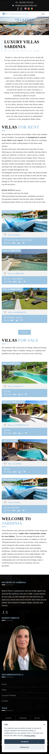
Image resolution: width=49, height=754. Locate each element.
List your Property (9, 695)
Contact (5, 701)
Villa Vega (14, 235)
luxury (8, 718)
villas (37, 718)
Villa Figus (24, 19)
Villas (4, 690)
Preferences (24, 747)
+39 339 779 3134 (26, 3)
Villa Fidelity (15, 386)
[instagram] (21, 8)
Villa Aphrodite (17, 312)
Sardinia (23, 718)
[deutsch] (29, 8)
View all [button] (24, 332)
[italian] (32, 8)
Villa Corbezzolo (18, 425)
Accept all (24, 741)
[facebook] (17, 8)
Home (4, 684)
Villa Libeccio (16, 273)
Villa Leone (14, 464)
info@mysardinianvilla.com (26, 5)
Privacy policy (29, 735)
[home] (15, 14)
